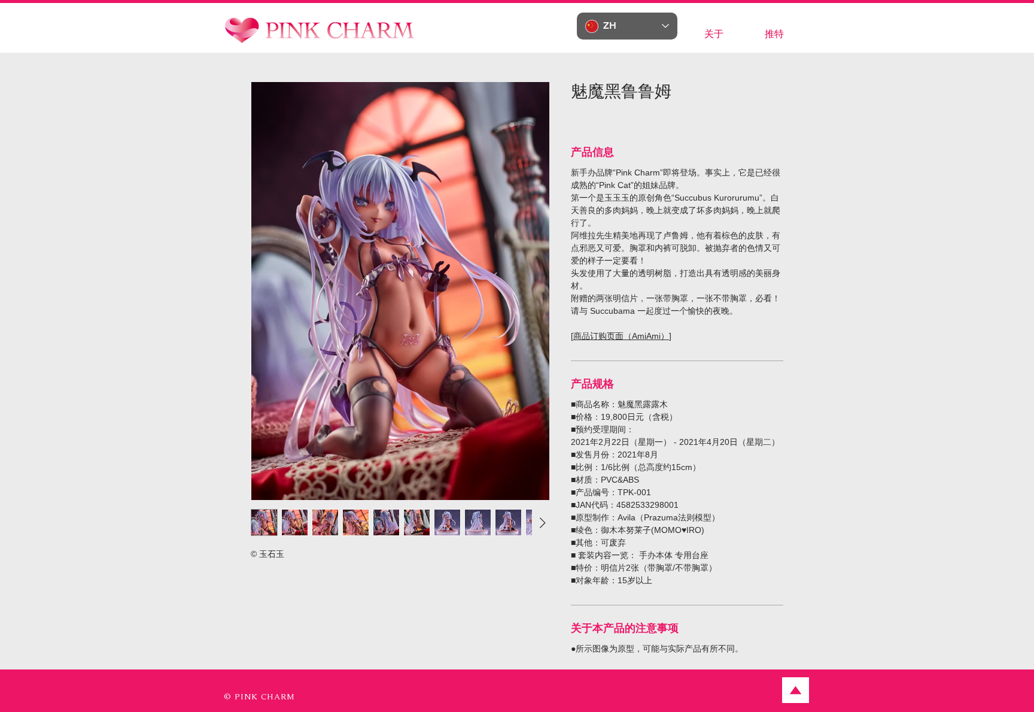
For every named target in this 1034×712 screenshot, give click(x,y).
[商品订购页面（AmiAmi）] (621, 336)
